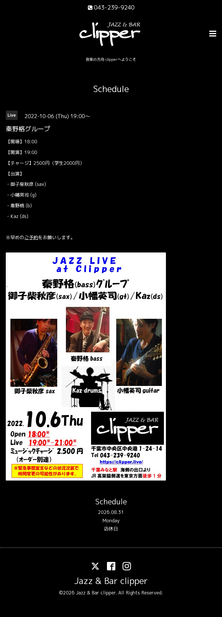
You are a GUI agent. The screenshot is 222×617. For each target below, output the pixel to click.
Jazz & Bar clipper (111, 581)
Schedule (111, 89)
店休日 (111, 529)
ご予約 (31, 237)
